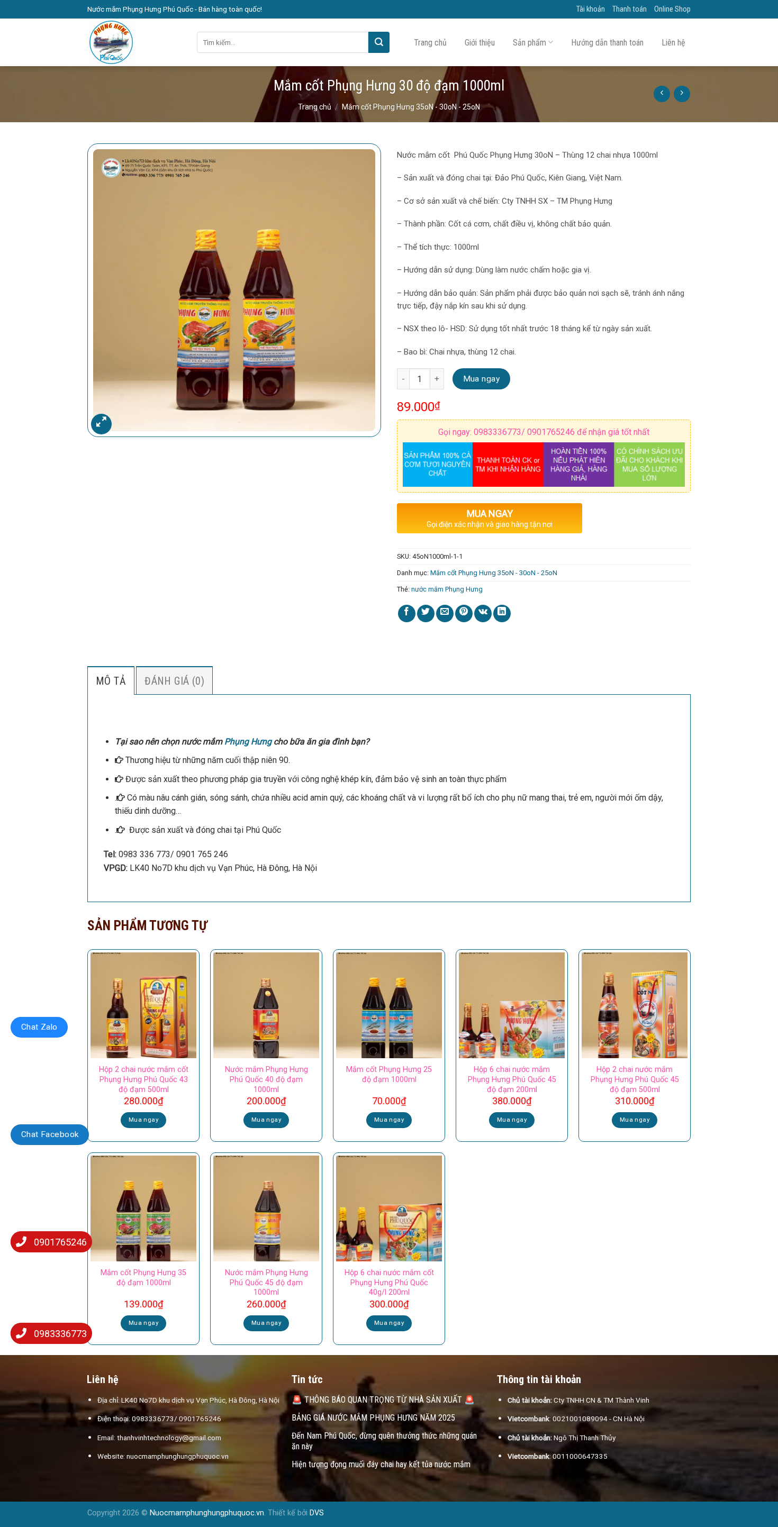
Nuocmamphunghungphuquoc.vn (207, 1512)
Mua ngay (481, 379)
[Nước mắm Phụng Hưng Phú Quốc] (134, 42)
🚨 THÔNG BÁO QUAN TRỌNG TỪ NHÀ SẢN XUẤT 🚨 (383, 1400)
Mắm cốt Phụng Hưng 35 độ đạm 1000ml (143, 1277)
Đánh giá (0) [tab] (174, 681)
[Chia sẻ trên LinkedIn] (502, 613)
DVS (317, 1512)
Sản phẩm (529, 43)
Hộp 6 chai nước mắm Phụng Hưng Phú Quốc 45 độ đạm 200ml (512, 1079)
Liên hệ (673, 43)
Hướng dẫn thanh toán (607, 43)
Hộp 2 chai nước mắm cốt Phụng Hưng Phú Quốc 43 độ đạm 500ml (143, 1079)
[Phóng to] (101, 424)
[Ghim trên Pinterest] (464, 613)
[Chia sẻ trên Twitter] (426, 613)
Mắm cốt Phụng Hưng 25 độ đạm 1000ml (389, 1074)
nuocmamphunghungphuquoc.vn (177, 1456)
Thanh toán (629, 9)
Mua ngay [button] (143, 1119)
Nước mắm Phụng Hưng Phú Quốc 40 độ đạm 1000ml (266, 1079)
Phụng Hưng (248, 742)
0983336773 (60, 1333)
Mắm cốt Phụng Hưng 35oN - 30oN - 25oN (411, 107)
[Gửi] (379, 42)
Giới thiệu (480, 43)
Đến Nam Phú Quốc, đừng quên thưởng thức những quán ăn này (384, 1441)
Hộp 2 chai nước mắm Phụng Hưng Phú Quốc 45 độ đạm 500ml (635, 1079)
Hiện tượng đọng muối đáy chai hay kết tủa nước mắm (381, 1464)
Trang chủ (430, 43)
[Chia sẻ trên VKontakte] (483, 613)
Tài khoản (590, 9)
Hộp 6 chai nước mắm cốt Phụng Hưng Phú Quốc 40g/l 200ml (389, 1282)
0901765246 (60, 1242)
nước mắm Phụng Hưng (447, 589)
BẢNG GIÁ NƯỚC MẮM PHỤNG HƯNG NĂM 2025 (373, 1418)
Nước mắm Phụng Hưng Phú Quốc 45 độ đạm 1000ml (266, 1282)
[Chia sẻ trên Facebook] (406, 613)
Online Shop (672, 9)
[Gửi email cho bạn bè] (445, 613)
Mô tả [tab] (111, 681)
